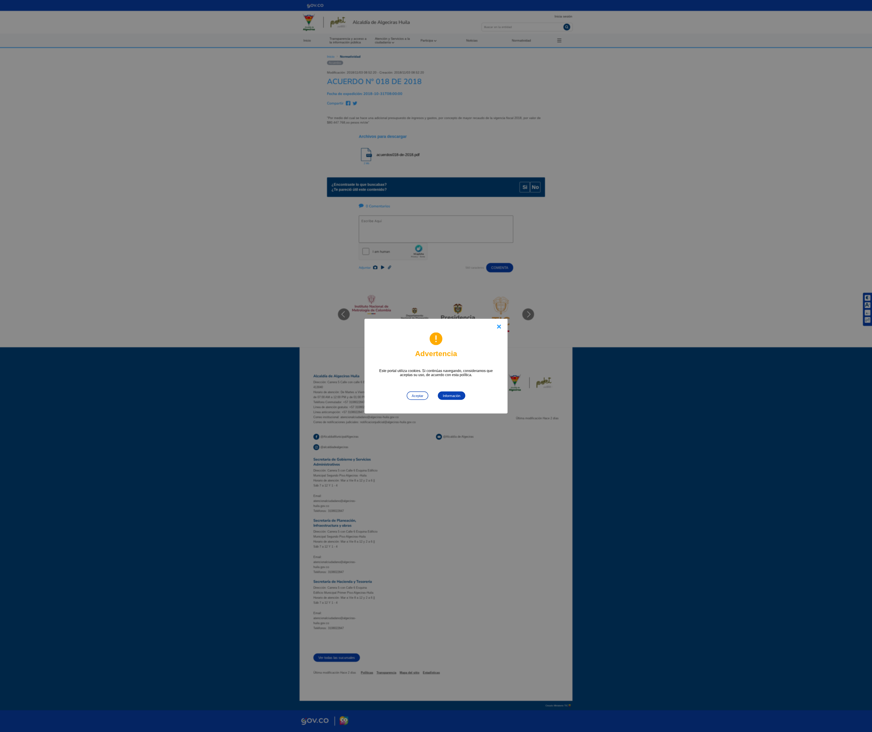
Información (451, 395)
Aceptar (417, 395)
